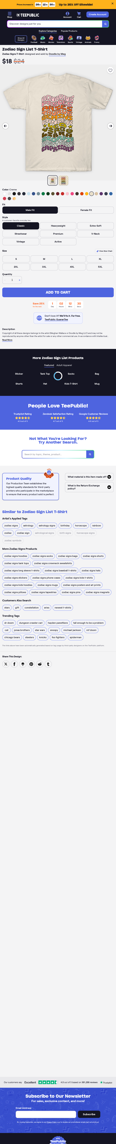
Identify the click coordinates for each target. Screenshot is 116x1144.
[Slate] (38, 193)
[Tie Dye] (14, 198)
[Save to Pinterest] (31, 664)
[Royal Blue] (33, 193)
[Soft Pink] (67, 193)
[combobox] (54, 24)
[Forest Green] (48, 193)
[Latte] (96, 193)
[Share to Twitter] (6, 664)
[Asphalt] (9, 198)
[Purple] (101, 193)
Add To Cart (58, 292)
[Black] (14, 193)
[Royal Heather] (111, 193)
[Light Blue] (28, 193)
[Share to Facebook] (14, 664)
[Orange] (82, 193)
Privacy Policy (52, 1122)
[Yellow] (86, 193)
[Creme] (91, 193)
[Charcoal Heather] (19, 193)
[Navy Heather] (106, 193)
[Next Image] (110, 126)
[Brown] (77, 193)
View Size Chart (105, 251)
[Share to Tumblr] (48, 664)
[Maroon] (57, 193)
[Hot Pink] (72, 193)
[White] (4, 193)
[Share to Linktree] (22, 664)
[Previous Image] (5, 126)
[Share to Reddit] (39, 664)
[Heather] (9, 193)
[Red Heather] (4, 198)
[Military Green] (53, 193)
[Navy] (24, 193)
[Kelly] (43, 193)
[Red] (62, 193)
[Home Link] (27, 15)
